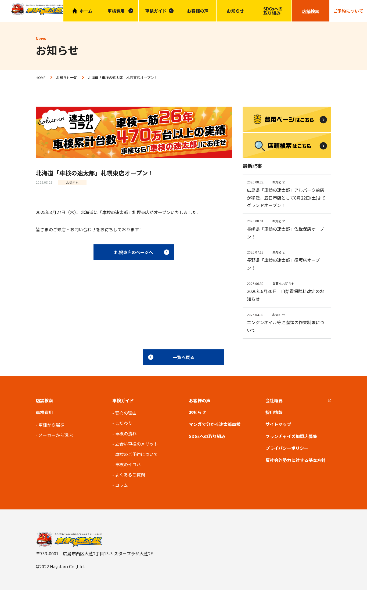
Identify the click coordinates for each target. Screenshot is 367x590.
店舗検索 (44, 400)
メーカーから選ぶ (55, 435)
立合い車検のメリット (136, 444)
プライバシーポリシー (286, 448)
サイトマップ (278, 424)
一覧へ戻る (183, 357)
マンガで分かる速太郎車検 (214, 424)
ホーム (86, 11)
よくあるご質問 (130, 474)
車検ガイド (156, 11)
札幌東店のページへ (133, 252)
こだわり (123, 423)
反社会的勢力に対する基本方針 (295, 460)
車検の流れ (125, 433)
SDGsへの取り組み (273, 10)
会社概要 (274, 400)
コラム (121, 485)
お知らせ (235, 11)
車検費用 (44, 412)
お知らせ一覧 (66, 77)
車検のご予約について (136, 454)
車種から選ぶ (51, 425)
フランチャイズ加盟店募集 (291, 436)
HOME (40, 77)
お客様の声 (197, 11)
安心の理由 (125, 413)
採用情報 (274, 412)
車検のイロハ (128, 464)
